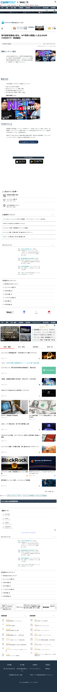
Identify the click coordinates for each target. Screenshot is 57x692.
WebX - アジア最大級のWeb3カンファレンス (41, 674)
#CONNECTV (22, 132)
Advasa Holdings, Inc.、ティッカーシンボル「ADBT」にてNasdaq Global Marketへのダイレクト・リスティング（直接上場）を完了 (30, 252)
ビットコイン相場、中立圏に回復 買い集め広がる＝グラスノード (20, 446)
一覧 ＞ (54, 327)
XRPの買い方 (8, 301)
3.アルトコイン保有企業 (41, 495)
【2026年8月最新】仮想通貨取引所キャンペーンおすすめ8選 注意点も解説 (22, 362)
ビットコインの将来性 (6, 5)
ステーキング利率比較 (24, 5)
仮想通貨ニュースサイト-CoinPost (31, 682)
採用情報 (53, 7)
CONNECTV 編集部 (6, 43)
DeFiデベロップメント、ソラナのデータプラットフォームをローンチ (42, 472)
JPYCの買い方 (8, 294)
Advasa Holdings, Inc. (26, 249)
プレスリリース (36, 7)
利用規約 (48, 664)
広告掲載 (9, 664)
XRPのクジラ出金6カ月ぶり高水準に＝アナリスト (15, 390)
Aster (22, 272)
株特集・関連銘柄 (34, 5)
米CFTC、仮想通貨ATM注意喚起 (9, 415)
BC (44, 43)
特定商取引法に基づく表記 (15, 674)
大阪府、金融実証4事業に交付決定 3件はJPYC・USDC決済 (18, 379)
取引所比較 (45, 7)
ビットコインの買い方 (12, 199)
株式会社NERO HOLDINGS (27, 258)
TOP (2, 7)
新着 (7, 7)
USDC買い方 (15, 5)
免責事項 (35, 664)
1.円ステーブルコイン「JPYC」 (14, 495)
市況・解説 (13, 7)
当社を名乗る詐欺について (22, 670)
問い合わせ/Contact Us (9, 668)
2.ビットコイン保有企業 (28, 495)
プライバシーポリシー (34, 668)
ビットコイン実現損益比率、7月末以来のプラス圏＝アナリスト (19, 352)
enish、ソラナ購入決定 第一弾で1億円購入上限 (15, 424)
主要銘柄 (21, 7)
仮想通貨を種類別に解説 (12, 194)
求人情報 (22, 664)
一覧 (52, 214)
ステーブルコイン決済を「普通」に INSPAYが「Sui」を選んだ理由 (30, 268)
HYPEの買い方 (8, 304)
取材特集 (28, 7)
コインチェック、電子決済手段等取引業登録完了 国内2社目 (18, 367)
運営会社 (48, 668)
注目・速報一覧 (49, 491)
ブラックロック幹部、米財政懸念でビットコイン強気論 (14, 472)
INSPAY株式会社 (25, 266)
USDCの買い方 (8, 290)
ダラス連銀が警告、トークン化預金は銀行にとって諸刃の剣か (42, 416)
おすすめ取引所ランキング (13, 205)
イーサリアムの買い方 (10, 297)
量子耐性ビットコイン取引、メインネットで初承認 (15, 480)
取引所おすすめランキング (11, 284)
